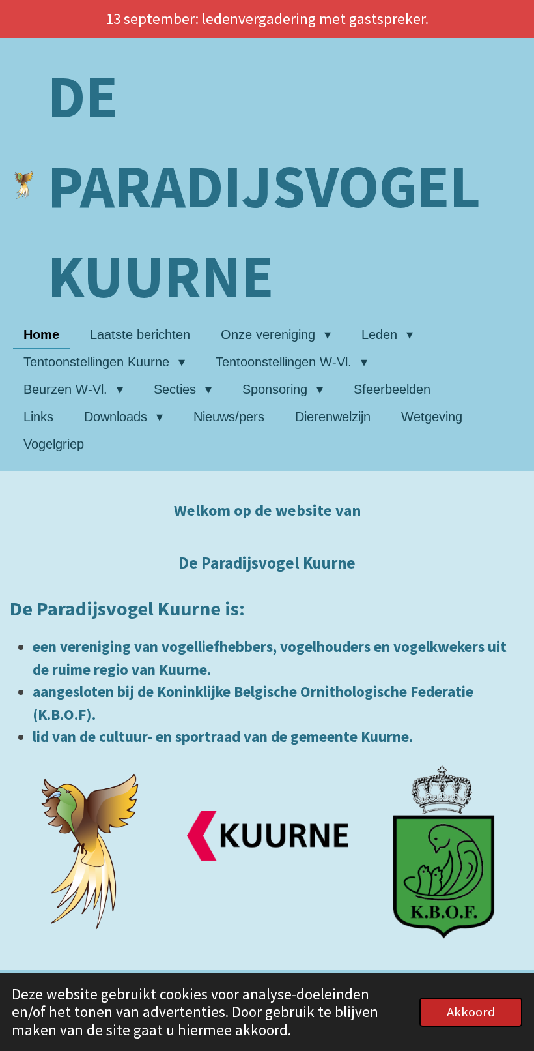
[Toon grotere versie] (90, 851)
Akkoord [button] (471, 1011)
